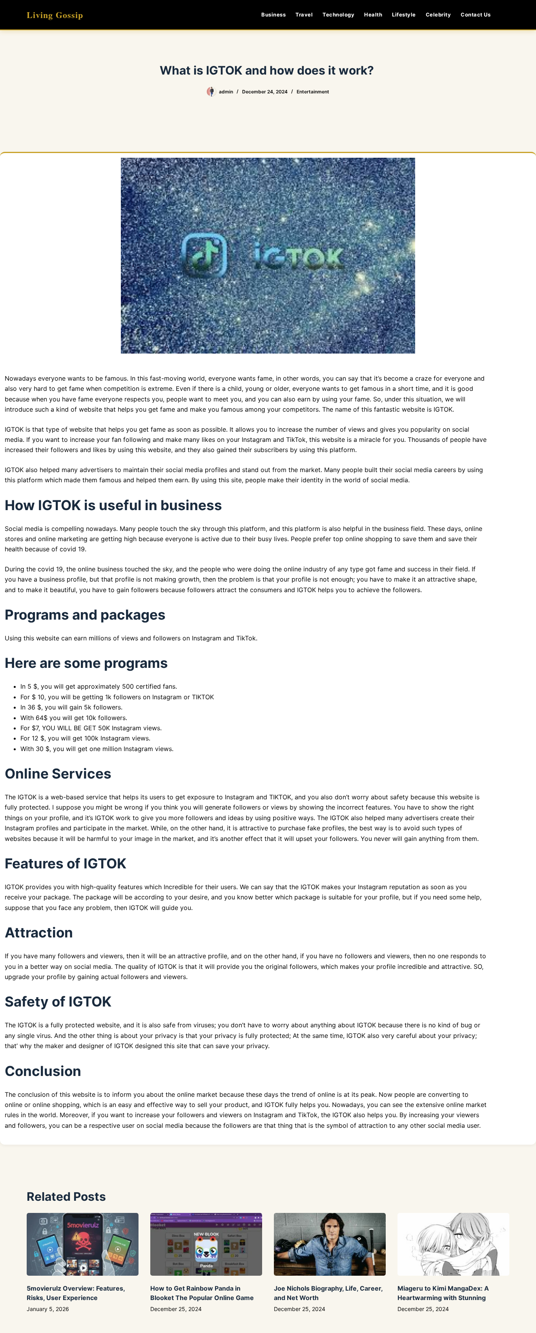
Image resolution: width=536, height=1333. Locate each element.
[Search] (506, 15)
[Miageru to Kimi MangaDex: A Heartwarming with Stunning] (453, 1244)
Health (373, 14)
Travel (304, 14)
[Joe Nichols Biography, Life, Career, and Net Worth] (330, 1244)
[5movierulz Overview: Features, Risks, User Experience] (83, 1244)
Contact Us (475, 14)
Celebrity (438, 14)
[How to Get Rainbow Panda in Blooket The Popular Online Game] (206, 1244)
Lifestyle (404, 14)
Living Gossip (55, 14)
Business (273, 14)
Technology (338, 14)
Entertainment (313, 92)
